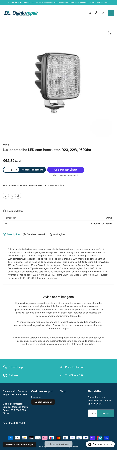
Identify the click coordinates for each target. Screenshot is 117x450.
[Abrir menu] (111, 13)
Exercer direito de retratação (20, 444)
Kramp (6, 144)
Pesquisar (36, 397)
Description (13, 234)
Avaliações (59, 234)
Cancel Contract (43, 402)
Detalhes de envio (36, 234)
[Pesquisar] (90, 13)
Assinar (105, 413)
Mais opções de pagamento (66, 175)
